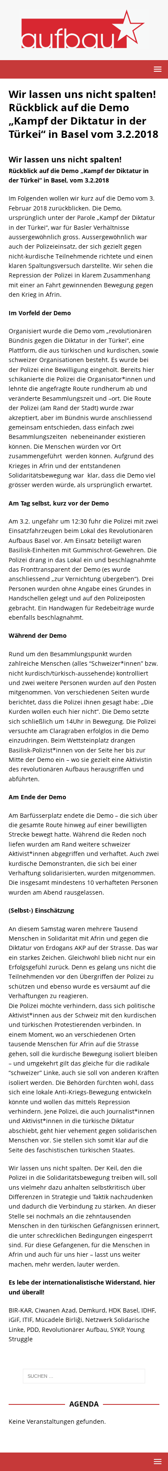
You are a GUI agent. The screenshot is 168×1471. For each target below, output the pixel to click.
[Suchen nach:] (84, 1376)
